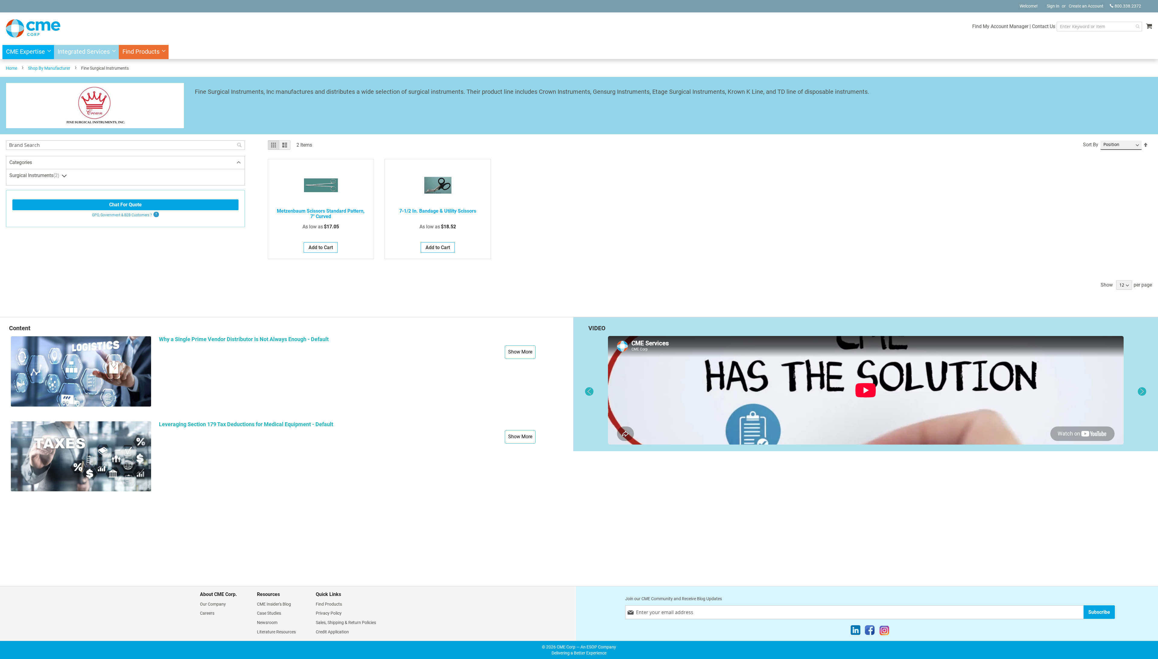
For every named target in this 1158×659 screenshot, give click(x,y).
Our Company (213, 604)
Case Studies (269, 613)
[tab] (125, 163)
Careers (207, 613)
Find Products (329, 604)
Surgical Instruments (33, 175)
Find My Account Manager (1000, 26)
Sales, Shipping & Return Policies (346, 622)
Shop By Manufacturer (49, 68)
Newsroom (267, 622)
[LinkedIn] (855, 631)
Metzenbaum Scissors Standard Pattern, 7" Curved (321, 213)
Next (1142, 391)
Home (11, 68)
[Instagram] (884, 631)
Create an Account (1086, 6)
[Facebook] (870, 631)
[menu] (579, 52)
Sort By (1090, 144)
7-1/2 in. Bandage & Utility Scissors (437, 211)
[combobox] (1099, 26)
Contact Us (1043, 26)
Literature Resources (276, 631)
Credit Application (332, 631)
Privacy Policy (329, 613)
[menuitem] (26, 52)
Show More (520, 352)
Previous (589, 391)
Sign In (1053, 6)
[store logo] (33, 28)
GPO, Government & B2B (122, 215)
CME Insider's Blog (274, 604)
